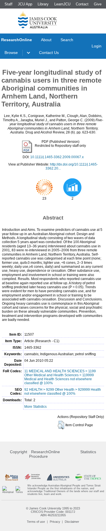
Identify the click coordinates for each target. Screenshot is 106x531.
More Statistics (35, 407)
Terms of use (36, 521)
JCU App (25, 4)
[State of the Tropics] (88, 477)
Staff (8, 4)
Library (43, 4)
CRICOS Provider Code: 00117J (53, 511)
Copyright (18, 452)
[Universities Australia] (58, 477)
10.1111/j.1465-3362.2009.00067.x (57, 157)
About (46, 39)
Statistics (88, 452)
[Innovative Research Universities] (32, 477)
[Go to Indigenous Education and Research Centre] (7, 490)
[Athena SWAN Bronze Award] (11, 477)
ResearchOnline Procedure (44, 454)
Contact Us (49, 52)
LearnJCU (62, 4)
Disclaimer (72, 521)
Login (96, 46)
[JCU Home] (37, 19)
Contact (82, 4)
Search (66, 39)
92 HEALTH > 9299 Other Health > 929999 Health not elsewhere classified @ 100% (62, 392)
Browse (11, 52)
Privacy (55, 521)
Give (97, 4)
